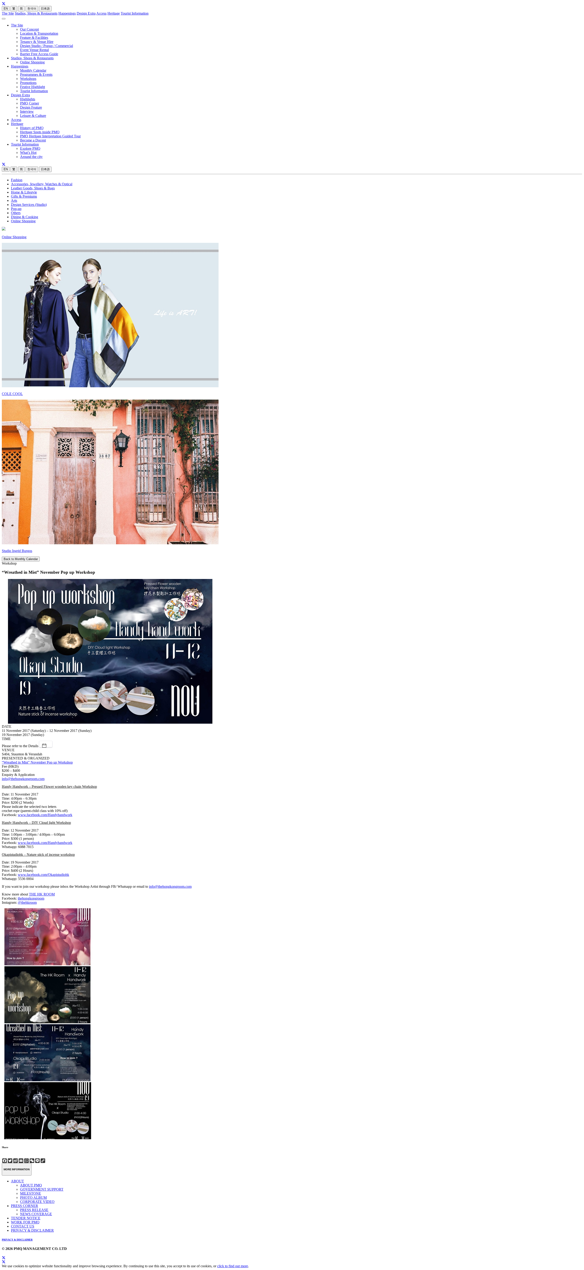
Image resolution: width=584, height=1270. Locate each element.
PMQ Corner (29, 103)
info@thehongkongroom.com (23, 779)
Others (16, 213)
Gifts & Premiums (24, 196)
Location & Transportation (39, 33)
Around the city (31, 157)
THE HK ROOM (42, 894)
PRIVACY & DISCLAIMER (32, 1230)
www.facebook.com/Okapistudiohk (43, 875)
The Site (8, 13)
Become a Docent (33, 140)
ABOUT (17, 1181)
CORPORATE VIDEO (37, 1202)
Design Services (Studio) (29, 205)
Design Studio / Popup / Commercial (46, 46)
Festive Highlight (32, 87)
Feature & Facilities (34, 37)
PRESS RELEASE (34, 1210)
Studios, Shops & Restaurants (36, 13)
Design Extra (86, 13)
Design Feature (31, 107)
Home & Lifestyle (24, 192)
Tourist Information (135, 13)
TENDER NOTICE (25, 1218)
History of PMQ (32, 128)
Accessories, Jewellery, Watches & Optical (41, 184)
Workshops (28, 79)
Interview (27, 111)
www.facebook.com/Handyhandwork (45, 815)
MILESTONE (30, 1193)
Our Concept (29, 29)
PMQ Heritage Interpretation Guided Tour (50, 136)
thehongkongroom (31, 898)
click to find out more (232, 1266)
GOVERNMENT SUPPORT (41, 1189)
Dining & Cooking (24, 217)
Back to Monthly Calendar (21, 559)
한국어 (31, 8)
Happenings (67, 13)
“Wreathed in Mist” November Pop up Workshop (37, 762)
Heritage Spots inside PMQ (40, 132)
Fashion (16, 180)
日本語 (45, 8)
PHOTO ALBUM (33, 1197)
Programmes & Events (36, 74)
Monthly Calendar (33, 70)
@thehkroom (27, 902)
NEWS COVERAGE (36, 1214)
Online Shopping (32, 62)
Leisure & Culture (33, 116)
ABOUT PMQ (31, 1185)
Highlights (27, 99)
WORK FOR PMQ (25, 1222)
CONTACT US (22, 1226)
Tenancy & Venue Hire (36, 42)
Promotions (28, 83)
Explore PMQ (30, 148)
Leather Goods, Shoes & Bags (33, 188)
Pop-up (16, 209)
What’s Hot (28, 152)
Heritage (113, 13)
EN (6, 8)
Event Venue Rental (34, 50)
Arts (14, 200)
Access (101, 13)
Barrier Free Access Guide (39, 54)
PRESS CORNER (24, 1206)
